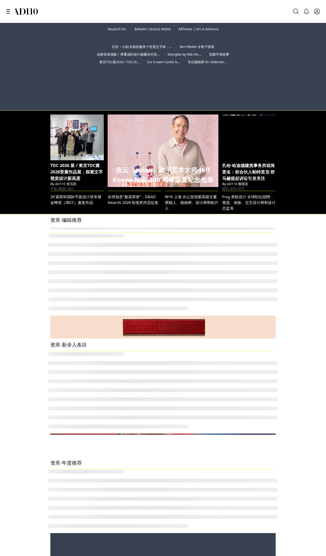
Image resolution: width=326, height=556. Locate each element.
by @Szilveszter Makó (300, 82)
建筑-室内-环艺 (233, 161)
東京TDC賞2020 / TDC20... (119, 69)
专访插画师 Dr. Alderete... (207, 69)
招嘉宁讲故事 (219, 62)
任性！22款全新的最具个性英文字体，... (142, 54)
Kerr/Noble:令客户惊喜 (197, 54)
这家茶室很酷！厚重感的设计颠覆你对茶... (128, 62)
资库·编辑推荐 (66, 197)
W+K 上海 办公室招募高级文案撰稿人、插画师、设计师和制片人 (191, 179)
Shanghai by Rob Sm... (184, 62)
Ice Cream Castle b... (163, 69)
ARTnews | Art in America (199, 29)
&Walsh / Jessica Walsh (153, 29)
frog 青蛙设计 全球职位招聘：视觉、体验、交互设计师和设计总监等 (249, 179)
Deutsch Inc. (117, 29)
